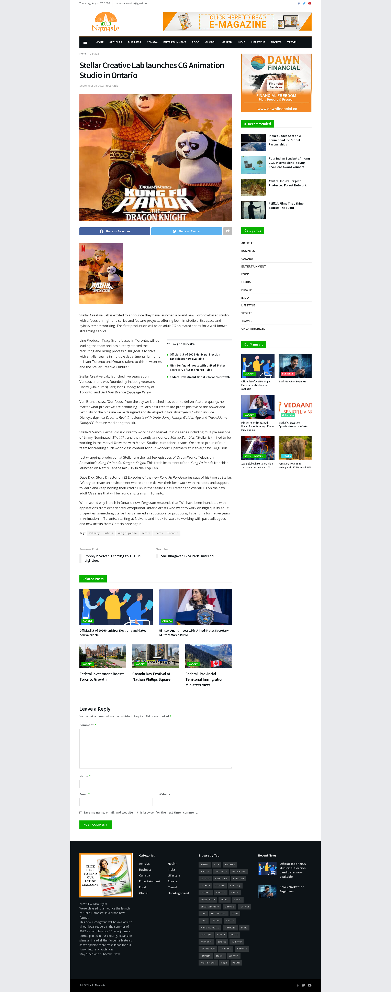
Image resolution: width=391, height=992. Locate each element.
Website (164, 794)
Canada (152, 42)
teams (159, 533)
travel (220, 955)
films (235, 913)
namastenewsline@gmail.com (132, 3)
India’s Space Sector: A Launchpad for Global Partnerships (285, 140)
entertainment (210, 906)
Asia (216, 864)
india (244, 927)
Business (134, 42)
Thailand (225, 948)
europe (229, 906)
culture (220, 892)
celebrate (221, 878)
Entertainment (174, 42)
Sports (276, 42)
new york (206, 941)
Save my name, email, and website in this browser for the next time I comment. (140, 812)
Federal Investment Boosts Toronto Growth (200, 377)
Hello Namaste (96, 985)
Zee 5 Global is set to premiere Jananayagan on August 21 (257, 465)
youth (236, 962)
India (241, 42)
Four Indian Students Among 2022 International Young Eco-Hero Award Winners (289, 162)
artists (108, 533)
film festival (218, 913)
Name (85, 776)
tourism (206, 955)
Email (84, 794)
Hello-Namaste (210, 927)
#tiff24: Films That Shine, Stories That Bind (286, 205)
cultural (206, 892)
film (203, 913)
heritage (230, 927)
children (238, 878)
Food (196, 42)
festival (244, 906)
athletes (230, 864)
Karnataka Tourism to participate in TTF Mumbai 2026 (295, 465)
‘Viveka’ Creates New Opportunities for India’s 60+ (293, 424)
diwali (238, 899)
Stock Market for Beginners (292, 381)
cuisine (220, 885)
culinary (235, 885)
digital (224, 899)
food (203, 920)
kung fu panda (127, 533)
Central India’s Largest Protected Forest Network (287, 183)
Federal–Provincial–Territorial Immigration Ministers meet (204, 679)
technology (208, 948)
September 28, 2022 (91, 85)
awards (205, 871)
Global (210, 42)
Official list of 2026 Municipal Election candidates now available (255, 385)
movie (221, 934)
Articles (115, 42)
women (233, 955)
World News (208, 962)
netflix (146, 533)
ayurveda (221, 871)
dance (235, 892)
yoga (224, 962)
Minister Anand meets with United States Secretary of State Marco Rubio (257, 426)
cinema (205, 885)
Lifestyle (258, 42)
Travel (292, 42)
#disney (94, 533)
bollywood (239, 871)
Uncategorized (253, 328)
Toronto (172, 533)
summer (237, 941)
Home (100, 42)
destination (208, 899)
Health (227, 42)
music (234, 934)
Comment (88, 725)
